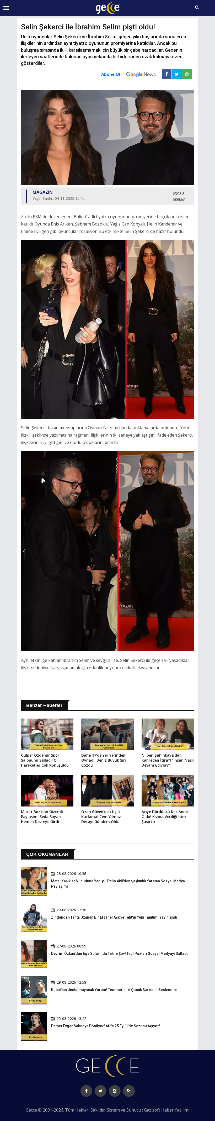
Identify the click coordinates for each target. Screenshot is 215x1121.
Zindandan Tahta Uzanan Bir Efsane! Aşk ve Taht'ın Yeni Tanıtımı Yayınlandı (114, 917)
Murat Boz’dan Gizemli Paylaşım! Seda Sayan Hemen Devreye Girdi (42, 816)
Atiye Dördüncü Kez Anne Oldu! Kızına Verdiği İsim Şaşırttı (165, 816)
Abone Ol (110, 74)
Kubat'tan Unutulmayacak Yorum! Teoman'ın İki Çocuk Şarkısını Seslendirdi (115, 990)
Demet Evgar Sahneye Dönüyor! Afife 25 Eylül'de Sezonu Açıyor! (105, 1026)
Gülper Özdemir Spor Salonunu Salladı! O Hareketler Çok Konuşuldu (45, 760)
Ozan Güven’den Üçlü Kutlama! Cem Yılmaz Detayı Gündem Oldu (101, 816)
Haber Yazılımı (175, 1110)
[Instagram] (115, 1091)
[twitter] (100, 1091)
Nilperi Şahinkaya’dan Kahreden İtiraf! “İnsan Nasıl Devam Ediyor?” (168, 760)
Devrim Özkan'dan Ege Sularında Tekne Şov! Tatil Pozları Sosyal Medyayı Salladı (119, 953)
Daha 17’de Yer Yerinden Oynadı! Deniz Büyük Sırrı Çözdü (104, 760)
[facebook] (86, 1091)
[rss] (129, 1091)
